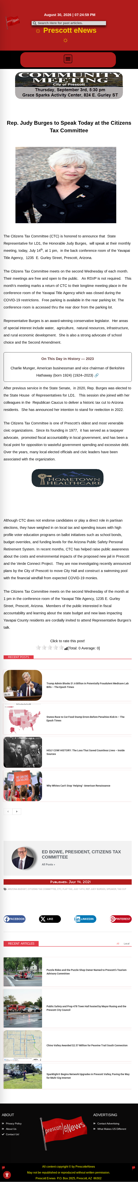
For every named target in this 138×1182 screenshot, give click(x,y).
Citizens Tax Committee (42, 889)
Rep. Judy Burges (95, 889)
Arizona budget (17, 889)
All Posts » (48, 864)
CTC (59, 889)
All (118, 943)
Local (126, 943)
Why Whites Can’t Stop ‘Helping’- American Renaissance (78, 785)
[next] (16, 811)
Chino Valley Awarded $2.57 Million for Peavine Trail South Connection (87, 1045)
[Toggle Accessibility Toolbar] (7, 1175)
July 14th (79, 889)
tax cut (121, 889)
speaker (111, 889)
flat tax (67, 889)
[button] (68, 59)
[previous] (8, 811)
